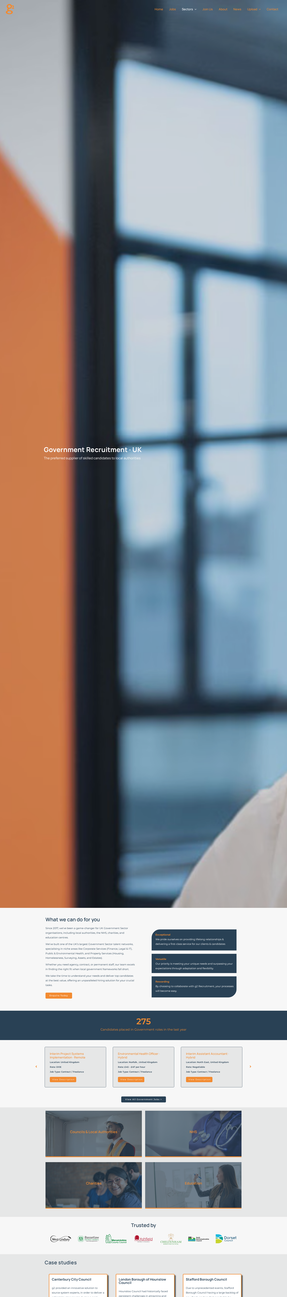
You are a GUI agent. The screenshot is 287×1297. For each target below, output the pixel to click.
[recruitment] (10, 8)
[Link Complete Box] (75, 1067)
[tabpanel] (75, 1067)
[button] (194, 9)
